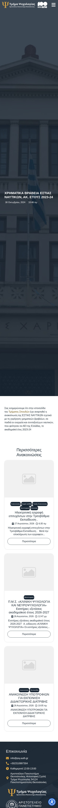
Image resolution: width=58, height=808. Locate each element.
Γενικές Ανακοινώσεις (40, 504)
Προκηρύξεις (34, 690)
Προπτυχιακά (25, 508)
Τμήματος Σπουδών (19, 411)
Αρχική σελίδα (26, 504)
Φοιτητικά (34, 508)
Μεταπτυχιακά (29, 597)
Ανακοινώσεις (15, 504)
